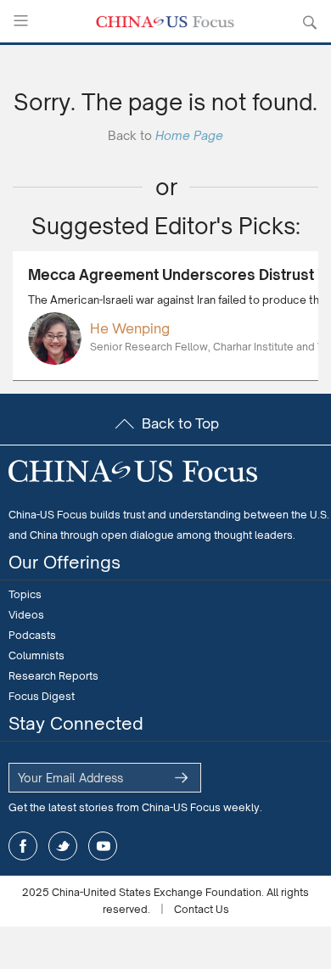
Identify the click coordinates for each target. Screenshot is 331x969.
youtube (102, 846)
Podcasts (32, 635)
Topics (25, 594)
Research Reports (53, 675)
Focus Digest (41, 696)
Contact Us (201, 909)
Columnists (36, 655)
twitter (62, 846)
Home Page (189, 135)
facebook (22, 846)
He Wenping (130, 328)
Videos (26, 614)
